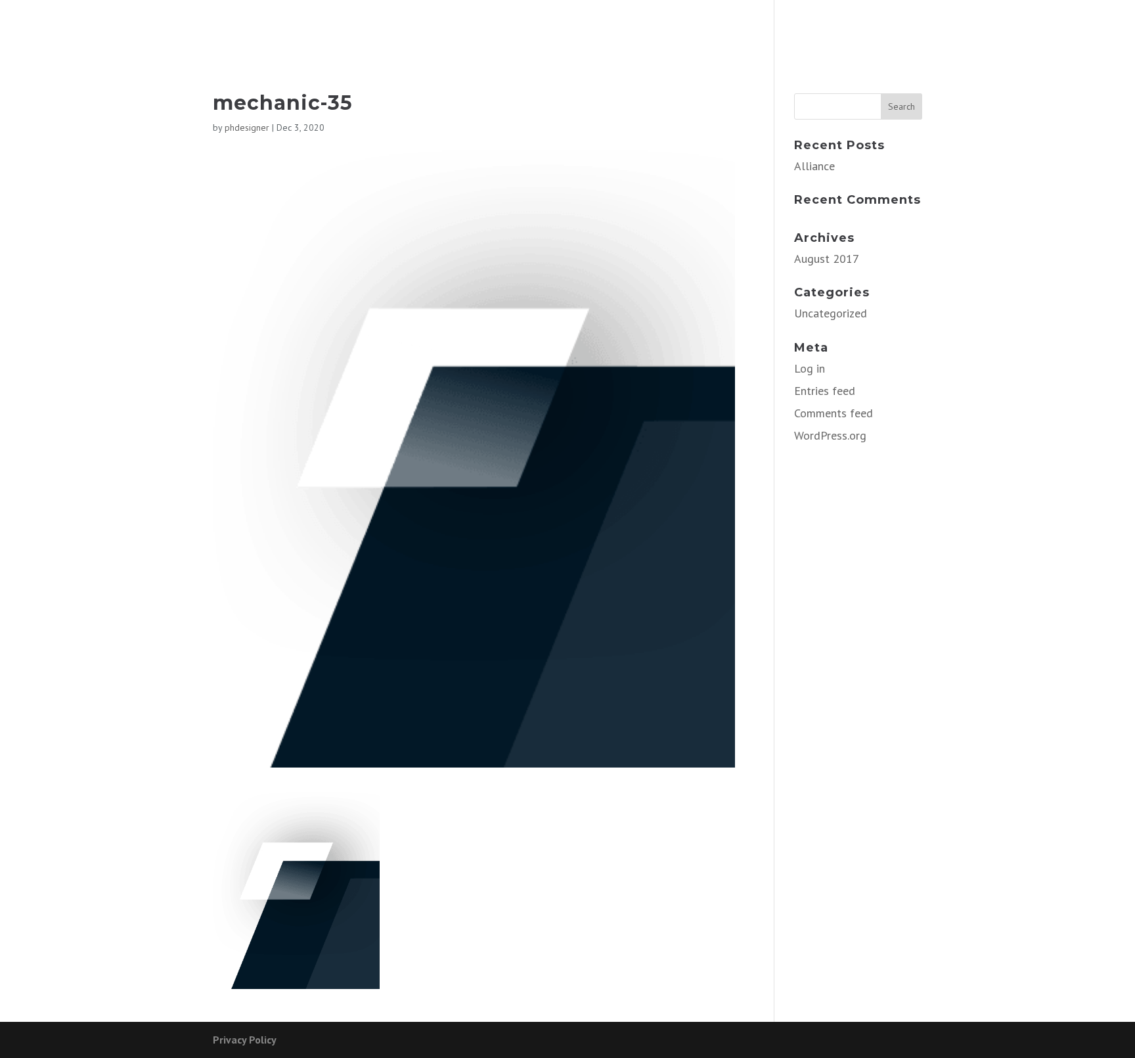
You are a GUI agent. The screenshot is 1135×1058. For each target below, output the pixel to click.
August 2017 (826, 258)
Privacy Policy (245, 1039)
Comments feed (833, 413)
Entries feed (824, 390)
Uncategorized (830, 313)
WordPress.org (830, 435)
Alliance (814, 165)
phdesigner (247, 127)
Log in (809, 368)
